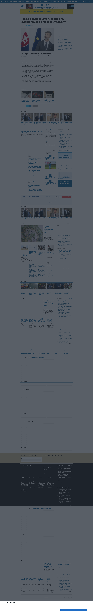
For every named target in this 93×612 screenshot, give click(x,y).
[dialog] (46, 606)
